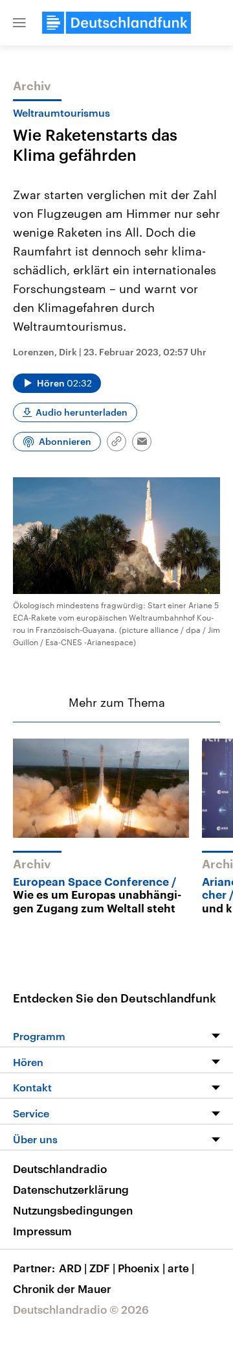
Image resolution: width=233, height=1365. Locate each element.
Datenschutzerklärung (71, 1189)
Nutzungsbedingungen (73, 1210)
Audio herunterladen (82, 412)
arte (181, 1267)
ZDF (102, 1267)
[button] (19, 22)
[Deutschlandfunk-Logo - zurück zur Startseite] (116, 23)
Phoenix (141, 1267)
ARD (73, 1267)
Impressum (42, 1230)
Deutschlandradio (60, 1168)
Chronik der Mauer (62, 1288)
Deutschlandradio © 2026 (81, 1309)
